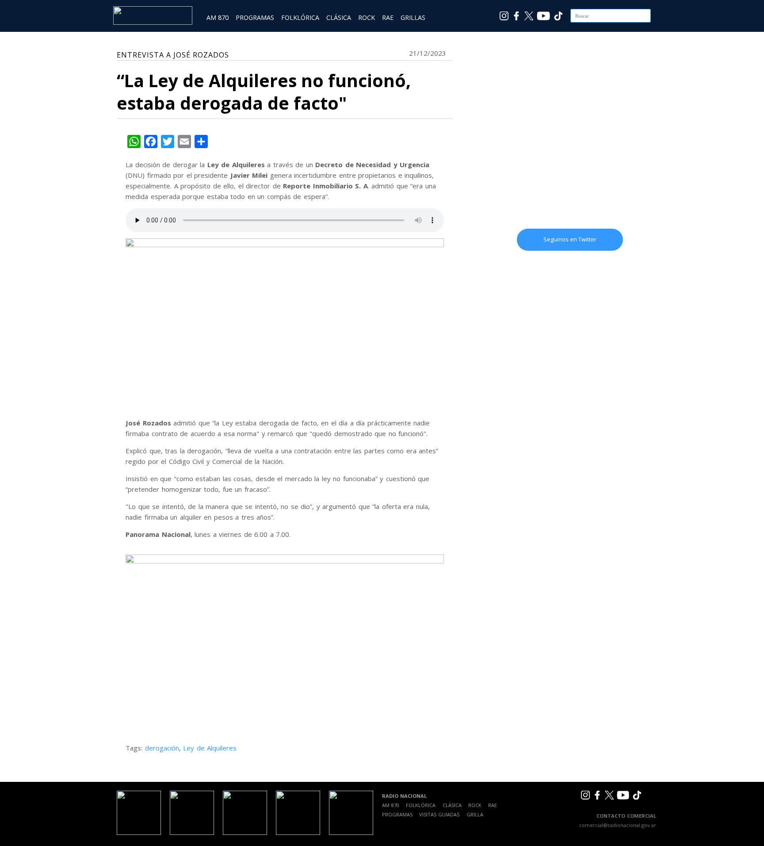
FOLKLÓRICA (300, 17)
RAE (387, 17)
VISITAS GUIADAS (439, 814)
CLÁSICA (338, 17)
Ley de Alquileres (210, 747)
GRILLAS (413, 17)
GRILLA (474, 814)
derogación (162, 747)
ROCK (366, 17)
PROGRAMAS (255, 17)
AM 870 (217, 17)
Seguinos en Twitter (569, 239)
